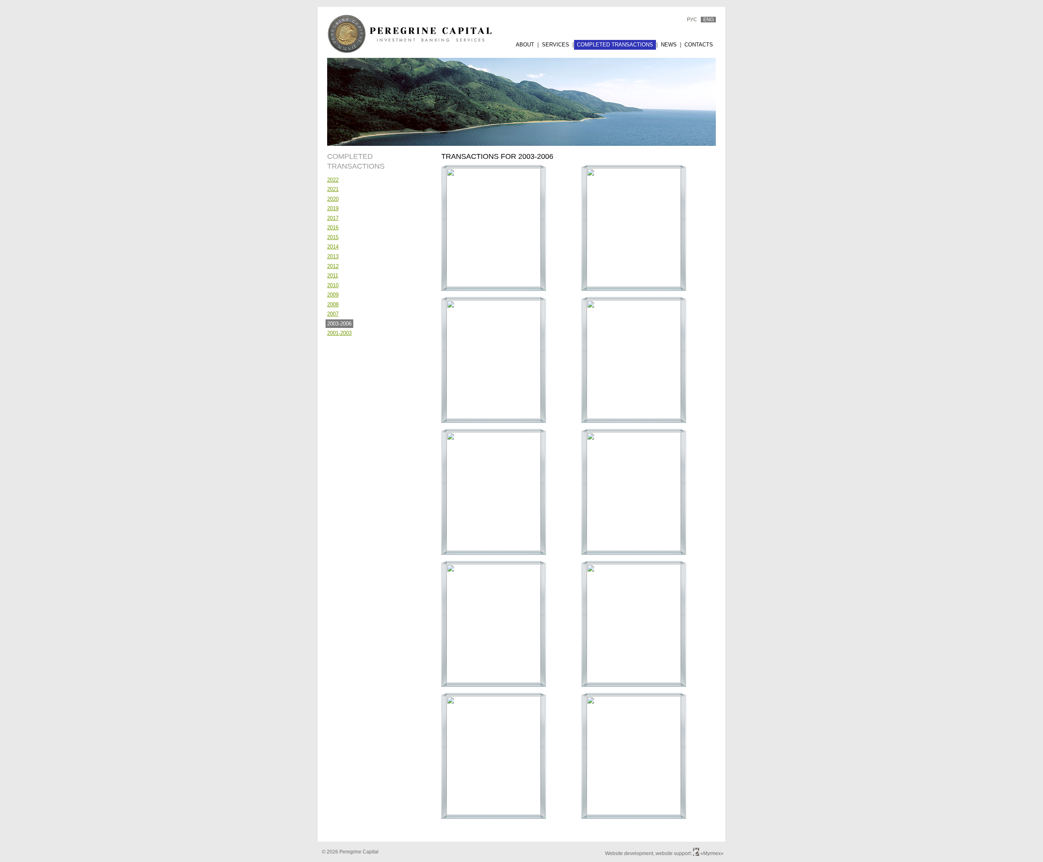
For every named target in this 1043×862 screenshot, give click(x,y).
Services (555, 45)
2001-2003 (339, 333)
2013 (333, 256)
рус (692, 19)
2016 (333, 227)
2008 (333, 304)
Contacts (698, 45)
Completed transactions (615, 45)
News (669, 45)
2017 (333, 218)
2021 (333, 189)
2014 (333, 247)
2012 (333, 266)
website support (673, 853)
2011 (332, 276)
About (525, 45)
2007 (333, 314)
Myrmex (712, 853)
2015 (333, 237)
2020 (333, 199)
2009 (333, 295)
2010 (333, 285)
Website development (629, 853)
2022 (333, 180)
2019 (333, 208)
